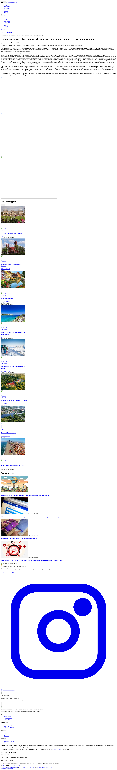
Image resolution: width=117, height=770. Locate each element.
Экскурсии (7, 6)
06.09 (5, 403)
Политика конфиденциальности (9, 767)
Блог (5, 9)
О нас (5, 733)
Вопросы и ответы (9, 741)
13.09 (8, 403)
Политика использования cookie (44, 767)
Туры (5, 5)
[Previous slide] (2, 205)
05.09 (2, 301)
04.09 (8, 269)
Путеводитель (7, 716)
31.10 (8, 301)
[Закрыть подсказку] (1, 691)
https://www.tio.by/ (57, 749)
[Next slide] (4, 205)
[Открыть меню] (3, 2)
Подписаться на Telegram (10, 572)
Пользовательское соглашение (27, 767)
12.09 (2, 436)
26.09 (5, 436)
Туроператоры (8, 718)
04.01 (5, 371)
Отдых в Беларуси (9, 727)
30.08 (2, 403)
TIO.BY (4, 765)
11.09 (2, 337)
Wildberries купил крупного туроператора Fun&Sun (19, 538)
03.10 (5, 301)
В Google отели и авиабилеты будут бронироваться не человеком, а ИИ (25, 495)
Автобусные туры (9, 724)
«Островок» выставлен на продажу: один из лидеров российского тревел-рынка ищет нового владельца (37, 517)
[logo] (11, 2)
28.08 (2, 269)
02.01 (2, 371)
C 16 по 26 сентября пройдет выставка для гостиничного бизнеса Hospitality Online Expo (31, 560)
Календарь (7, 8)
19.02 (8, 371)
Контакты (6, 736)
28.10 (2, 236)
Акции (6, 11)
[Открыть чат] (1, 703)
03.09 (5, 269)
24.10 (8, 436)
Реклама (6, 742)
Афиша (6, 12)
